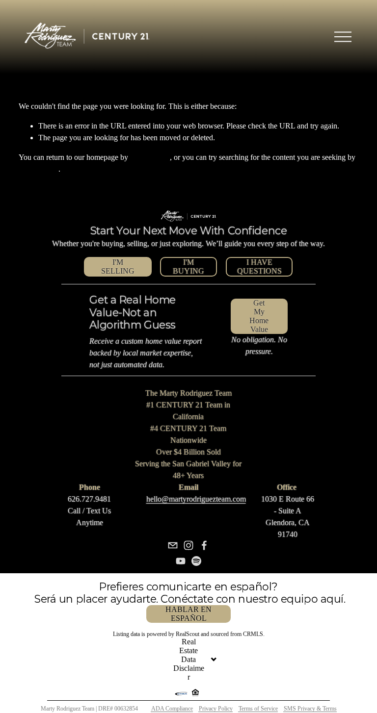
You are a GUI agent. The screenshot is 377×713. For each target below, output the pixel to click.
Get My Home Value (259, 316)
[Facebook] (204, 545)
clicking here (150, 157)
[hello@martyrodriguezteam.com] (173, 545)
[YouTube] (181, 561)
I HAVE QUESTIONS (259, 266)
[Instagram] (188, 545)
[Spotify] (196, 561)
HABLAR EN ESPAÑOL (188, 613)
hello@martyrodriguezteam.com (196, 499)
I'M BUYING (188, 266)
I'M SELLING (118, 266)
